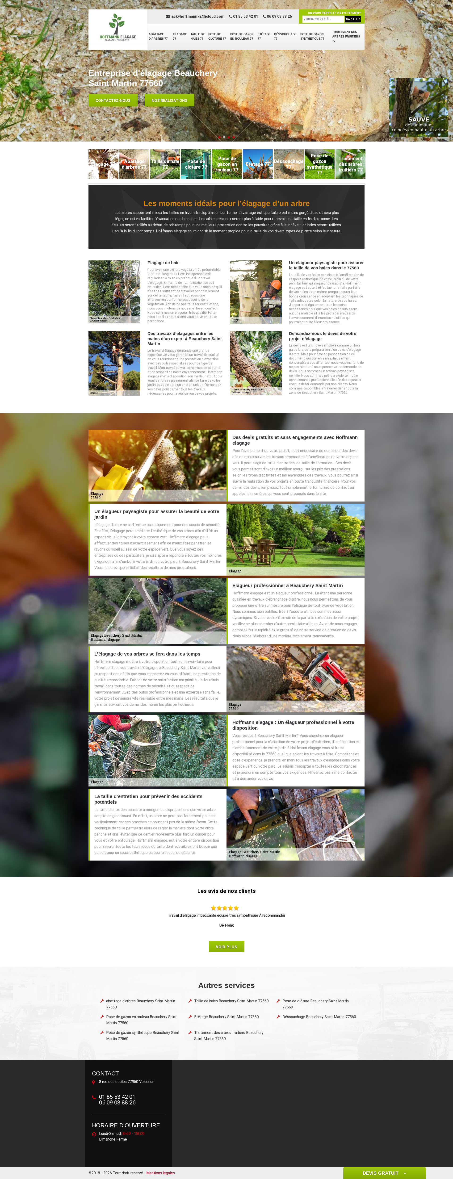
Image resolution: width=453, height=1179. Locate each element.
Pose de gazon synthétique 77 (312, 37)
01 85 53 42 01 (245, 16)
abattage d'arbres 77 (158, 37)
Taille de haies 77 (198, 37)
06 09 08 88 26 (279, 16)
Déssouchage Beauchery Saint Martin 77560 (319, 1017)
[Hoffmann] (118, 27)
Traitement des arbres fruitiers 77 (346, 36)
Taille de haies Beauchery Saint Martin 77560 (231, 1001)
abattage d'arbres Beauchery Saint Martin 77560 (140, 1004)
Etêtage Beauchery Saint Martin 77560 (226, 1017)
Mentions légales (160, 1173)
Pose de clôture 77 (217, 37)
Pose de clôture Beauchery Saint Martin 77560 (315, 1004)
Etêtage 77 (264, 37)
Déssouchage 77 (285, 37)
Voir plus (226, 947)
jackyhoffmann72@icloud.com (197, 16)
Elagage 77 (180, 37)
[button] (219, 137)
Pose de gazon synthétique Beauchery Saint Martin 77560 (143, 1035)
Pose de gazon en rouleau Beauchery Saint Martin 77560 (141, 1020)
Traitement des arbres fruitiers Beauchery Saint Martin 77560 (229, 1035)
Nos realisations (169, 100)
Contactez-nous (113, 100)
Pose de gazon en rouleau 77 (242, 37)
